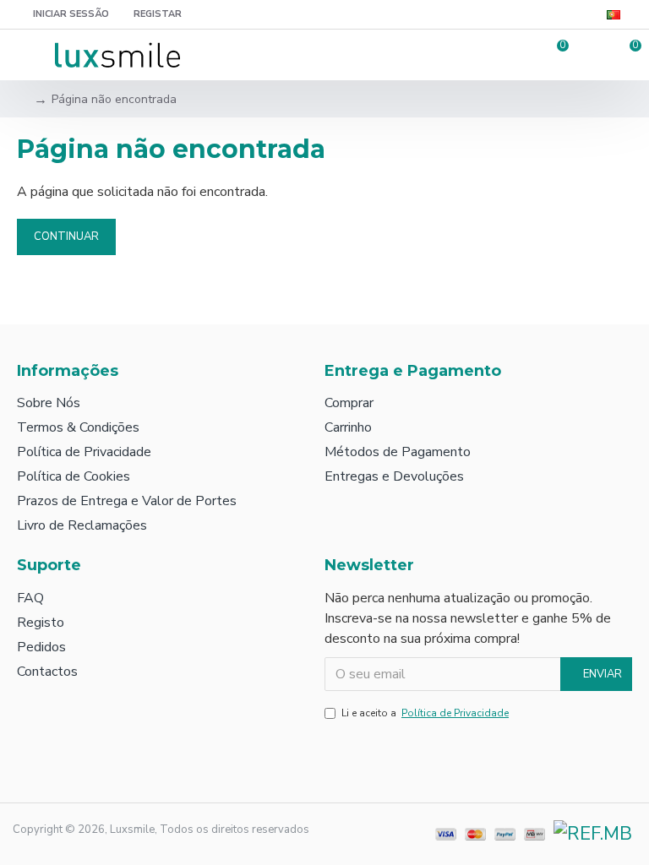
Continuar (66, 236)
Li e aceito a (425, 713)
